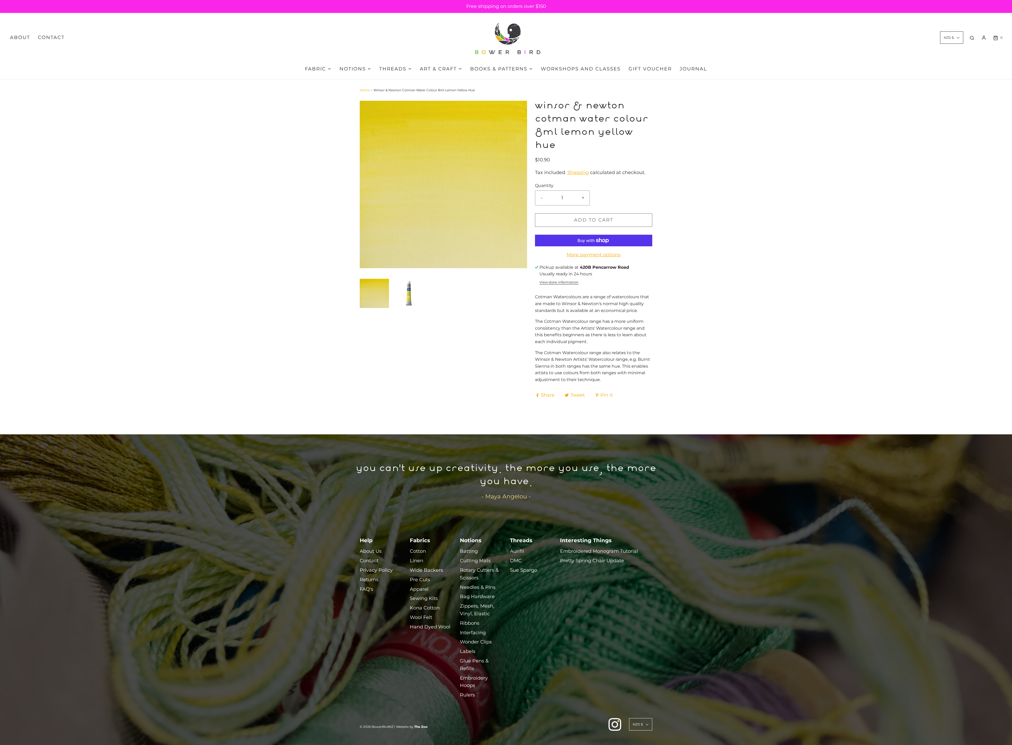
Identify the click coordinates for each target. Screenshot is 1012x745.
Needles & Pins (477, 587)
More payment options (594, 255)
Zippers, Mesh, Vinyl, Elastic (477, 610)
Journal (693, 69)
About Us (371, 551)
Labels (467, 651)
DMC (516, 561)
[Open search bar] (972, 38)
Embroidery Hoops (474, 682)
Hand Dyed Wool (430, 627)
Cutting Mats (475, 561)
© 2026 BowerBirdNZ (376, 727)
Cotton (418, 551)
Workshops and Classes (581, 69)
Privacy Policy (376, 570)
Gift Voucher (650, 69)
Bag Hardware (477, 596)
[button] (374, 293)
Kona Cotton (425, 608)
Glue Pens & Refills (474, 664)
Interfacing (473, 633)
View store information (558, 282)
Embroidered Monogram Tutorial (599, 551)
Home (365, 90)
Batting (469, 551)
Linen (416, 561)
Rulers (467, 695)
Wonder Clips (476, 642)
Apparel (419, 589)
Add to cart (593, 220)
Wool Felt (421, 617)
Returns (369, 580)
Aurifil (517, 551)
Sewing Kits (424, 598)
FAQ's (366, 589)
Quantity (544, 185)
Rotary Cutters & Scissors (479, 574)
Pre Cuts (420, 580)
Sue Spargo (523, 570)
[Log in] (984, 37)
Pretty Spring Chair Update (592, 561)
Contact (51, 37)
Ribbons (469, 623)
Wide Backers (426, 570)
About (20, 37)
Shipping (578, 172)
